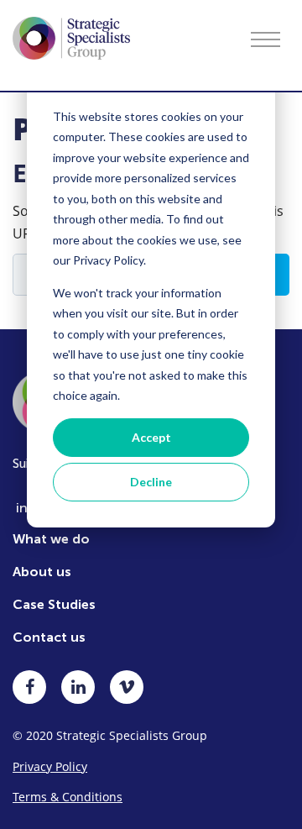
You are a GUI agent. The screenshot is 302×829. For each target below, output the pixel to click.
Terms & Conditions (67, 797)
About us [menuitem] (42, 572)
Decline (151, 482)
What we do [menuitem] (51, 539)
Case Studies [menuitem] (54, 604)
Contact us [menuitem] (49, 637)
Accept (151, 437)
